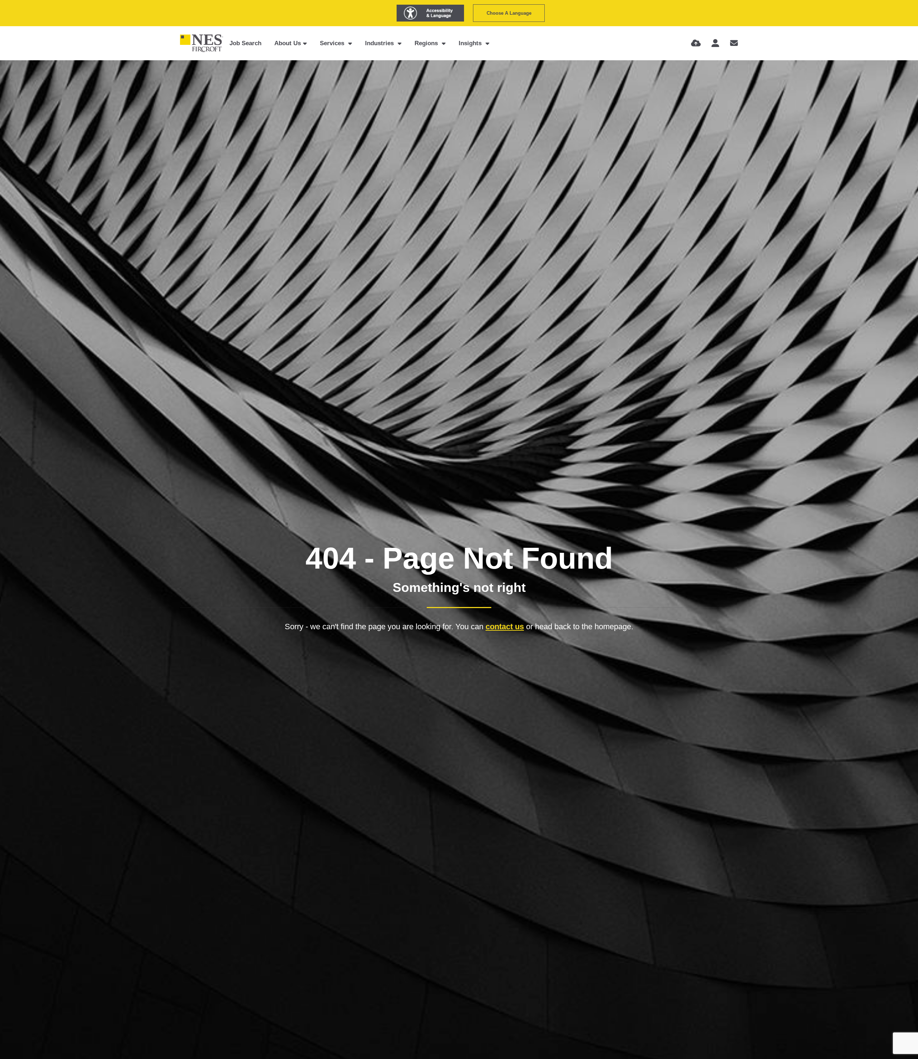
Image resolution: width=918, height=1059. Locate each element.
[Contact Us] (734, 43)
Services (333, 43)
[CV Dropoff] (696, 43)
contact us (505, 626)
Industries (380, 43)
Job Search (245, 43)
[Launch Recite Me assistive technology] (430, 13)
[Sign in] (715, 43)
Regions (427, 43)
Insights (471, 43)
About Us (287, 43)
